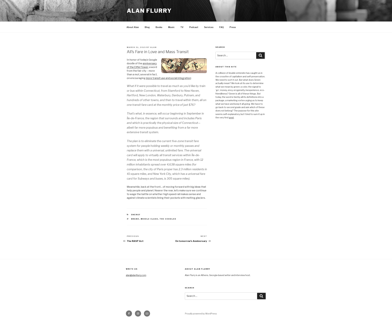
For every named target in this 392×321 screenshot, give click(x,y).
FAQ (221, 27)
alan (153, 47)
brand (135, 219)
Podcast (193, 27)
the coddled (168, 219)
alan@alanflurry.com (136, 275)
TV (181, 27)
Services (208, 27)
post (231, 117)
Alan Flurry (149, 10)
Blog (147, 27)
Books (159, 27)
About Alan (132, 27)
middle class (149, 219)
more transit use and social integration (168, 78)
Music (171, 27)
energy (136, 215)
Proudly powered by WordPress (201, 313)
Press (233, 27)
